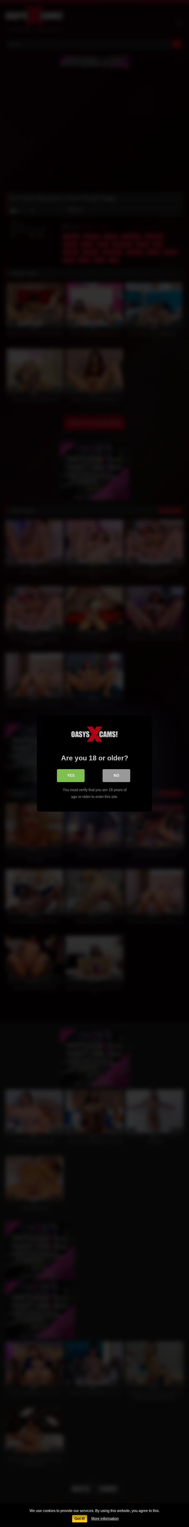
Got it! (79, 1519)
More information (105, 1519)
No (116, 775)
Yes (71, 775)
